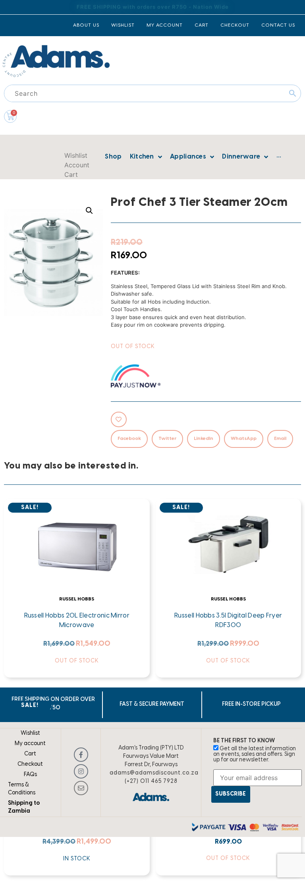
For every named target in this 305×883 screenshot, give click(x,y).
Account (76, 165)
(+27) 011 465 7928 (151, 781)
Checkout (30, 764)
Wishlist (75, 155)
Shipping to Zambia (24, 807)
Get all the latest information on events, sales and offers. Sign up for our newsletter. (254, 754)
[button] (89, 210)
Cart (71, 174)
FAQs (30, 775)
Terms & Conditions (21, 789)
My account (30, 744)
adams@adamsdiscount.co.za (154, 773)
